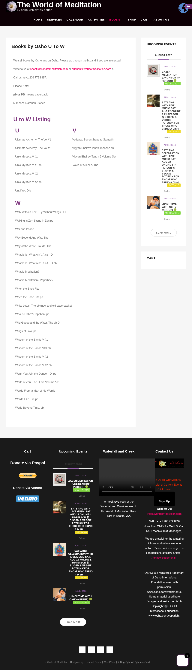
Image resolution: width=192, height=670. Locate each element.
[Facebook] (82, 649)
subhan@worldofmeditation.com (91, 68)
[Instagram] (100, 649)
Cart (145, 19)
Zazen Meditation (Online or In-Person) (171, 76)
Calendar (75, 19)
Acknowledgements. (164, 557)
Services (54, 19)
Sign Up (164, 501)
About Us (161, 19)
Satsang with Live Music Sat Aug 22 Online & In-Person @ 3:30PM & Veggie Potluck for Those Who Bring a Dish (171, 115)
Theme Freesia (93, 662)
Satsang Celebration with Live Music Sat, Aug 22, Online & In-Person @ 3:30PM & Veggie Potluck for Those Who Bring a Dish (170, 166)
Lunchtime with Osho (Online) (169, 207)
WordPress (110, 662)
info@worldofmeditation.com (164, 513)
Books (114, 19)
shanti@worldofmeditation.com (49, 68)
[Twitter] (91, 649)
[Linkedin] (109, 649)
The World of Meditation (59, 4)
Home (38, 19)
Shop (132, 19)
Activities (96, 19)
